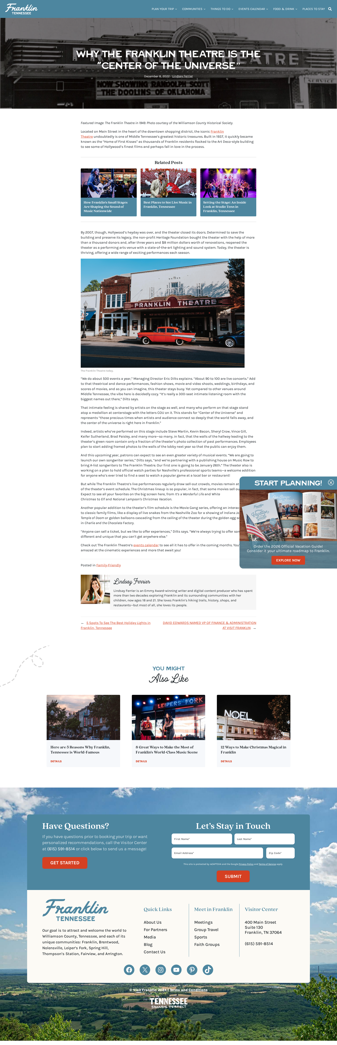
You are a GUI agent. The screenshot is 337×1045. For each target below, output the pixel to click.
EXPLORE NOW (288, 560)
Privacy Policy (246, 864)
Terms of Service (267, 864)
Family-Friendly (108, 565)
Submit (233, 876)
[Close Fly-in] (331, 482)
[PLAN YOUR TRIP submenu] (176, 9)
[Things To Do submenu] (232, 9)
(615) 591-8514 (259, 943)
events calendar (146, 545)
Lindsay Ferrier (182, 76)
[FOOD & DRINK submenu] (296, 9)
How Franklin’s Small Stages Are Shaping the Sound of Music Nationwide (106, 207)
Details (56, 761)
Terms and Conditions (189, 990)
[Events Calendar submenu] (267, 9)
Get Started (64, 862)
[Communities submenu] (205, 9)
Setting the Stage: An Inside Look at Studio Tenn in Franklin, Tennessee (224, 207)
